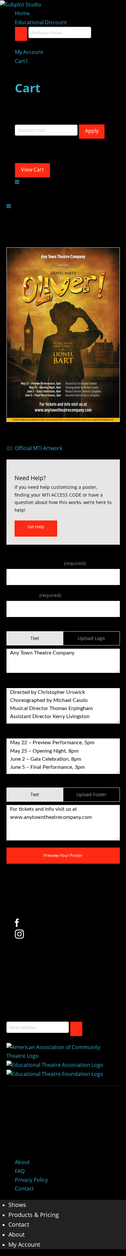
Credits (14, 682)
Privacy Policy (31, 1179)
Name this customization (46, 563)
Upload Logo (91, 638)
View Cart (32, 169)
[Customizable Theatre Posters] (20, 4)
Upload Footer (91, 794)
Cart (21, 61)
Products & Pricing (33, 1215)
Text (34, 638)
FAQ (20, 1171)
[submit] (76, 1029)
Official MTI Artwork (36, 448)
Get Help (35, 527)
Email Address (33, 595)
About (22, 1162)
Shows (17, 1205)
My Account (29, 52)
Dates (12, 733)
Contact (24, 1188)
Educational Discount (41, 22)
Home (22, 13)
